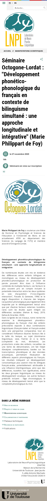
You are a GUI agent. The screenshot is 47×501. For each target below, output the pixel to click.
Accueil (7, 51)
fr (10, 3)
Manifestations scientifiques (29, 51)
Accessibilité (23, 490)
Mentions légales (9, 490)
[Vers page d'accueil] (19, 29)
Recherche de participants (14, 424)
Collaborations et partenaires (16, 417)
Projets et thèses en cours (14, 409)
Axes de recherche (11, 405)
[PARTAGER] (41, 59)
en (15, 3)
